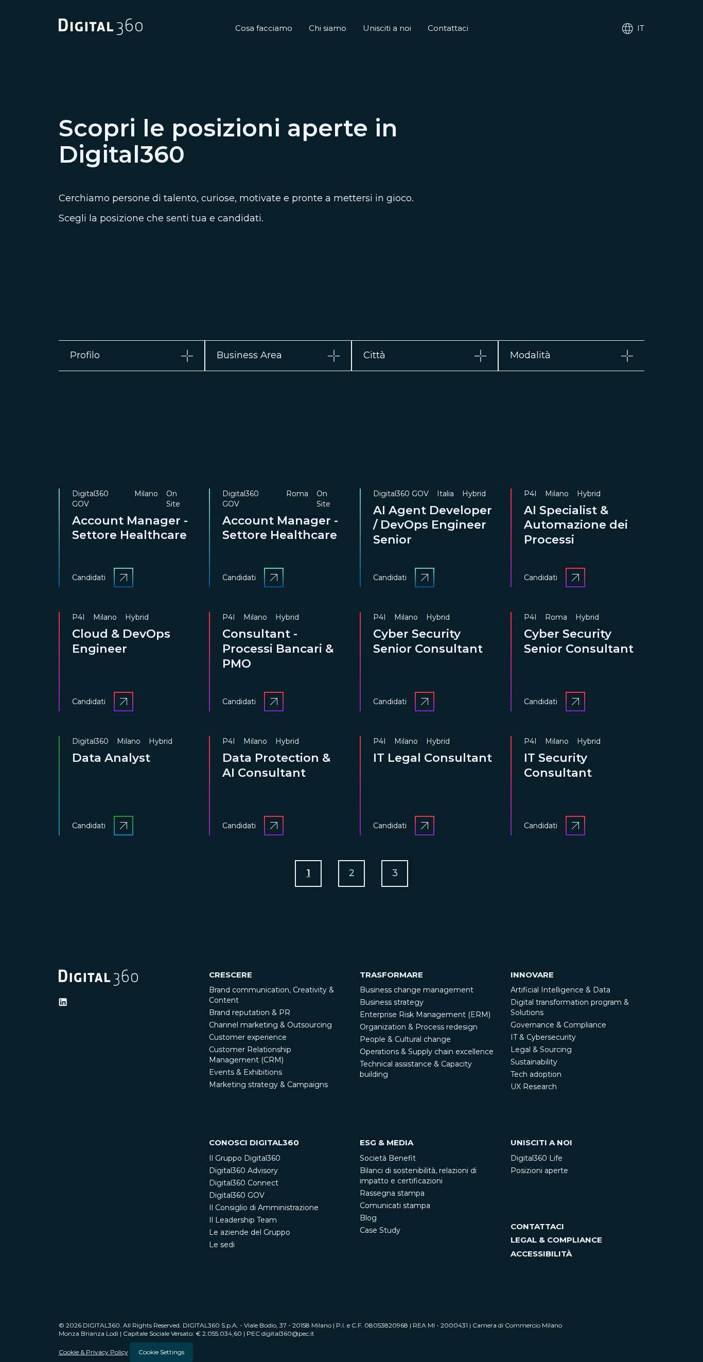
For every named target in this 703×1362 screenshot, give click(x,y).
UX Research (534, 1086)
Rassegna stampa (392, 1193)
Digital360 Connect (243, 1183)
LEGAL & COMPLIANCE (556, 1240)
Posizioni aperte (539, 1170)
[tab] (132, 355)
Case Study (380, 1230)
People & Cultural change (405, 1039)
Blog (368, 1218)
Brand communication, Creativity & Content (271, 995)
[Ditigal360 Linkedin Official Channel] (63, 1002)
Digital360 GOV (237, 1195)
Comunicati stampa (395, 1205)
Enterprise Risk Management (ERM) (425, 1014)
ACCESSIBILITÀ (541, 1254)
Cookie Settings (161, 1352)
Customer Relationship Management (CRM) (250, 1054)
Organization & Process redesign (419, 1027)
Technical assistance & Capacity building (416, 1069)
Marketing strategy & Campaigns (268, 1084)
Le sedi (222, 1244)
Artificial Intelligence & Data (560, 989)
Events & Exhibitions (245, 1072)
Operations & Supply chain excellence (427, 1051)
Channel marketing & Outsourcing (270, 1024)
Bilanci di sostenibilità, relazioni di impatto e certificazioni (418, 1175)
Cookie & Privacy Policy (93, 1352)
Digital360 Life (537, 1158)
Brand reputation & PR (249, 1012)
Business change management (416, 989)
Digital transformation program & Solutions (570, 1007)
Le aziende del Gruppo (249, 1232)
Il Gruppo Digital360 (244, 1158)
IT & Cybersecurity (543, 1037)
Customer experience (248, 1037)
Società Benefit (388, 1158)
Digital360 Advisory (243, 1170)
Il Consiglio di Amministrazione (264, 1207)
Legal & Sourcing (541, 1049)
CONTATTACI (537, 1226)
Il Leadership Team (243, 1220)
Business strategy (392, 1002)
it (640, 28)
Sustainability (534, 1062)
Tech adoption (536, 1074)
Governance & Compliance (558, 1024)
